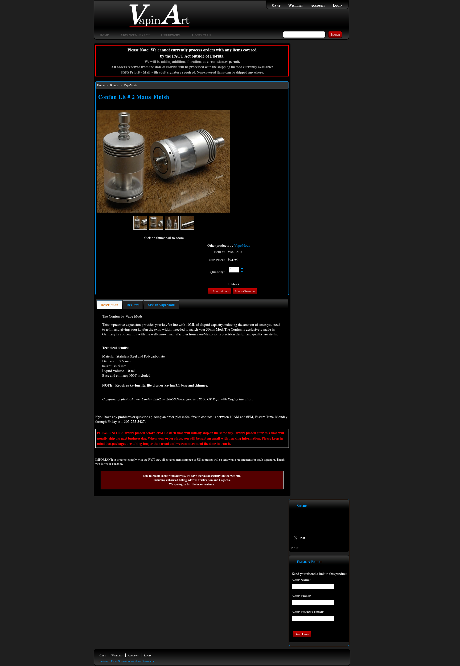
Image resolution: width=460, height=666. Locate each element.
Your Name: (301, 580)
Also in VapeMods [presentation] (161, 304)
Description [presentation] (109, 304)
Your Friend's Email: (308, 612)
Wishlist (295, 5)
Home (104, 35)
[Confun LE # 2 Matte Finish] (163, 211)
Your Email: (301, 596)
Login (338, 5)
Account (318, 5)
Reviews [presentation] (132, 304)
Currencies (170, 35)
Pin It (294, 547)
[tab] (109, 304)
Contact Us (201, 35)
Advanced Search (135, 35)
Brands (114, 85)
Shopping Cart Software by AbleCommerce (126, 661)
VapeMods (130, 85)
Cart (276, 5)
